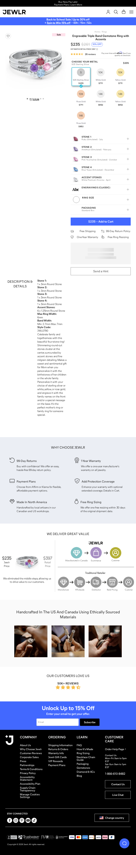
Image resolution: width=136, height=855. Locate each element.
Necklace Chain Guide (86, 758)
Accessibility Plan (30, 783)
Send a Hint (100, 271)
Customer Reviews (31, 753)
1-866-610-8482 (115, 773)
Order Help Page (114, 749)
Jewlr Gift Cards (57, 757)
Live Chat (118, 795)
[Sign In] (108, 12)
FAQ (79, 745)
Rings (104, 32)
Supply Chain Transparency (27, 789)
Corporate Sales (29, 757)
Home (97, 32)
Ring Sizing (83, 753)
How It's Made (85, 749)
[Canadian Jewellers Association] (62, 837)
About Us (25, 745)
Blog (79, 775)
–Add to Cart (100, 221)
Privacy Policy (28, 773)
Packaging (83, 763)
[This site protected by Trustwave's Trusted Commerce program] (29, 837)
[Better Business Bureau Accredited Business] (12, 837)
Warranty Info (56, 753)
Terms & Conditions (31, 769)
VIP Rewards (55, 761)
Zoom (36, 100)
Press (23, 761)
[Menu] (131, 12)
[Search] (116, 12)
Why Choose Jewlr (31, 749)
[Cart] (123, 12)
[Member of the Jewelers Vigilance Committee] (48, 837)
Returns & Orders (58, 749)
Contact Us (118, 784)
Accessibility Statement (27, 778)
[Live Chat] (124, 843)
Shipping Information (60, 745)
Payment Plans (56, 765)
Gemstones (83, 767)
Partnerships (27, 765)
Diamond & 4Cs (86, 771)
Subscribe (90, 722)
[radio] (81, 76)
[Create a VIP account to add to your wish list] (8, 36)
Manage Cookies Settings (30, 795)
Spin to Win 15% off (58, 22)
